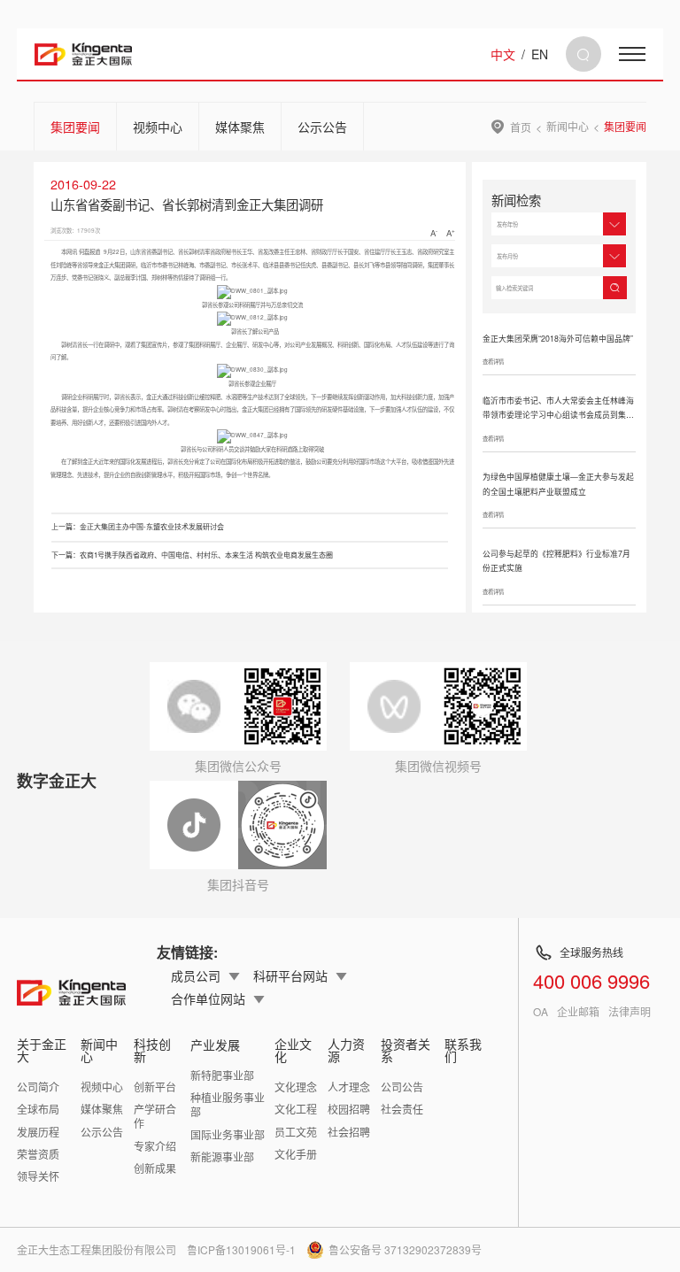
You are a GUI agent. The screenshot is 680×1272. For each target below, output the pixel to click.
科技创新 (152, 1049)
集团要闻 (75, 126)
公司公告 (402, 1086)
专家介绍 (155, 1145)
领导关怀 (38, 1175)
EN (539, 54)
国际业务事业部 (227, 1134)
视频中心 (157, 126)
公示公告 (322, 126)
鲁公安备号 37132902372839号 (405, 1249)
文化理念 (295, 1086)
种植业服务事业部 (227, 1104)
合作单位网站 (208, 998)
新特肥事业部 (222, 1075)
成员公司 (195, 975)
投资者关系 (405, 1049)
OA (540, 1011)
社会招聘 (349, 1131)
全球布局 (38, 1108)
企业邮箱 (578, 1011)
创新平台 (155, 1086)
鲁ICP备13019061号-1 (241, 1249)
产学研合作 (155, 1115)
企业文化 (293, 1049)
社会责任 (402, 1108)
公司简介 (38, 1086)
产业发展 (215, 1044)
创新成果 (155, 1168)
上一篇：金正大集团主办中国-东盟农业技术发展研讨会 (137, 526)
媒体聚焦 (240, 126)
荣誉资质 (38, 1153)
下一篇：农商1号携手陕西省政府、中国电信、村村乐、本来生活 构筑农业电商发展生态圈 (192, 554)
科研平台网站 (290, 975)
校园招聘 (349, 1108)
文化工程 (295, 1108)
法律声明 (629, 1011)
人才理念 (349, 1086)
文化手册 (295, 1153)
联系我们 (463, 1049)
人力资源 (346, 1049)
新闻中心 (567, 126)
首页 (520, 126)
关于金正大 (41, 1049)
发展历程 (38, 1131)
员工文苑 (295, 1131)
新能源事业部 (222, 1156)
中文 (503, 54)
